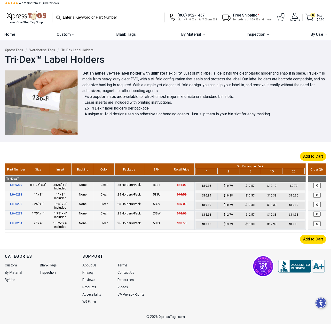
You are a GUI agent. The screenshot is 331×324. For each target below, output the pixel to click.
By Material (191, 34)
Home (9, 34)
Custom (64, 34)
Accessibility (91, 294)
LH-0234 (16, 223)
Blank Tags (126, 34)
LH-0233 (16, 213)
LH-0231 (16, 194)
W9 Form (89, 302)
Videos (123, 287)
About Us (89, 265)
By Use (317, 34)
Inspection (256, 34)
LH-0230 (16, 185)
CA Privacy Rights (131, 294)
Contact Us (126, 272)
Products (89, 287)
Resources (126, 280)
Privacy (88, 272)
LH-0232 (16, 204)
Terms (122, 265)
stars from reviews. (39, 3)
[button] (280, 18)
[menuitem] (9, 34)
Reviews (88, 280)
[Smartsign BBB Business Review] (301, 266)
